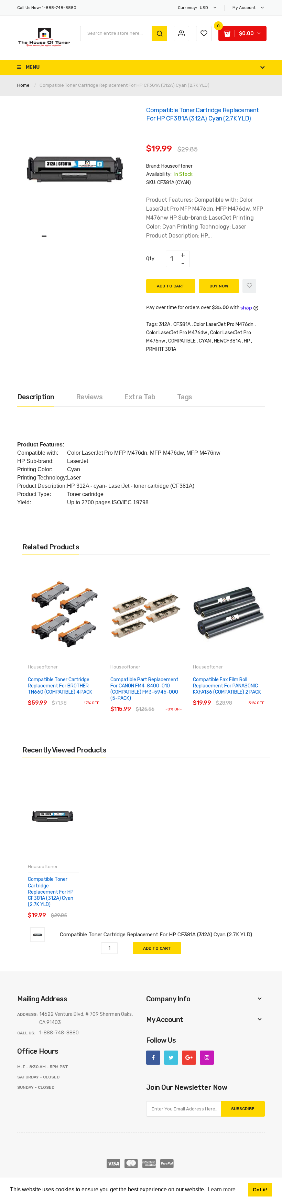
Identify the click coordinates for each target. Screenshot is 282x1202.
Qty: (150, 259)
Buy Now (218, 286)
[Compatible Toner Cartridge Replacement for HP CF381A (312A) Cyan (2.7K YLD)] (44, 236)
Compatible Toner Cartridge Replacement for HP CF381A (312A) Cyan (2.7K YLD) (51, 891)
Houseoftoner (177, 166)
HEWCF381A (227, 341)
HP (247, 341)
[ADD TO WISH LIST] (91, 696)
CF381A (182, 324)
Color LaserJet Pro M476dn (223, 324)
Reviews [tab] (89, 397)
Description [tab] (35, 397)
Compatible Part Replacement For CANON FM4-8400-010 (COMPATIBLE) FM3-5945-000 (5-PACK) (144, 689)
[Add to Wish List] (249, 286)
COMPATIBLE (182, 341)
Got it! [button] (260, 1189)
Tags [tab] (184, 397)
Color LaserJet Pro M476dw (176, 333)
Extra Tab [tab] (139, 397)
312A (164, 324)
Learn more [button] (222, 1189)
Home (23, 85)
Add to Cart (171, 286)
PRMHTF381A (161, 349)
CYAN (205, 341)
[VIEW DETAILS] (77, 696)
